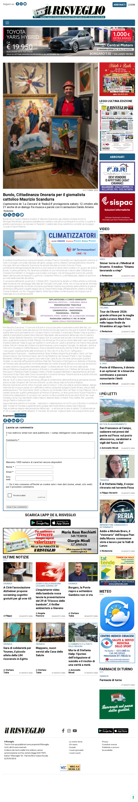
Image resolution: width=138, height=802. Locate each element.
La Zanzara (20, 415)
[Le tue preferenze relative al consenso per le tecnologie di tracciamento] (133, 797)
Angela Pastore (40, 614)
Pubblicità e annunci (110, 747)
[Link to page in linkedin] (13, 215)
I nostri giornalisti (76, 750)
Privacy (105, 742)
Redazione (8, 211)
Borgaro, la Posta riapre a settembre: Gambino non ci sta (80, 591)
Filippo (9, 616)
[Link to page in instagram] (21, 4)
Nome (10, 467)
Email (9, 472)
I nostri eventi (74, 753)
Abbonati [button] (117, 157)
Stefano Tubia (73, 614)
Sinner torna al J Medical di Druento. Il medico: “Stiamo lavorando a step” (117, 267)
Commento (12, 440)
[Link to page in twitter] (9, 215)
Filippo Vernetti (109, 493)
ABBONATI (119, 4)
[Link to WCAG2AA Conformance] (69, 767)
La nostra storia (75, 742)
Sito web (8, 478)
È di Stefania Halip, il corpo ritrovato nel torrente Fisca (117, 485)
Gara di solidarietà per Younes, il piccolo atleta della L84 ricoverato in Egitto (17, 653)
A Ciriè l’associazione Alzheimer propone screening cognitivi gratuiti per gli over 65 (17, 593)
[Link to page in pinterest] (18, 215)
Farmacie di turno (111, 680)
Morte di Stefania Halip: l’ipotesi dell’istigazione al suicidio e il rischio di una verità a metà (81, 657)
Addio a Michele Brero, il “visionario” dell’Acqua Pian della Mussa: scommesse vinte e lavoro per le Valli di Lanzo (117, 538)
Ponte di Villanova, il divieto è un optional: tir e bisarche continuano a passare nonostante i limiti (117, 373)
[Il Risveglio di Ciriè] (69, 11)
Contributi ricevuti (109, 744)
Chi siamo (73, 744)
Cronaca (7, 584)
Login (131, 4)
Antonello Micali (74, 671)
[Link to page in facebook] (17, 4)
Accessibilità (107, 750)
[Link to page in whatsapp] (22, 215)
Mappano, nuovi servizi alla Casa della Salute (49, 651)
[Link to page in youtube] (25, 4)
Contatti (72, 747)
